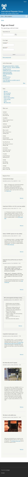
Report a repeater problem (9, 97)
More (24, 83)
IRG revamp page (11, 244)
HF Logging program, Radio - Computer (11, 66)
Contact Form (8, 191)
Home (2, 20)
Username (5, 43)
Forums (5, 101)
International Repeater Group (12, 11)
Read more (21, 198)
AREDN (4, 75)
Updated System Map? (7, 72)
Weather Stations (6, 78)
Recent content (7, 96)
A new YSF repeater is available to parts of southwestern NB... (11, 80)
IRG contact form (7, 102)
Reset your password (7, 57)
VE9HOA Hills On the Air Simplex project (11, 70)
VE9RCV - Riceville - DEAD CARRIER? (11, 67)
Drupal (8, 470)
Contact (3, 473)
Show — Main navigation (6, 16)
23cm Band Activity (7, 69)
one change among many (15, 441)
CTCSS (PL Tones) (6, 77)
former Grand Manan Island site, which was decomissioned (13, 343)
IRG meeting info (7, 93)
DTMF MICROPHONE (7, 73)
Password (5, 47)
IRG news (6, 91)
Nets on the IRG (7, 94)
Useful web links (7, 99)
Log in (25, 1)
